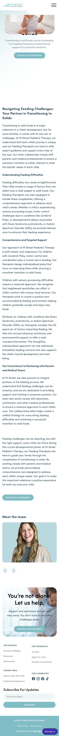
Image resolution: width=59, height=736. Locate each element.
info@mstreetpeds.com (14, 681)
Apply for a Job (39, 657)
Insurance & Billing (11, 650)
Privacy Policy (36, 726)
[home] (25, 5)
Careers (35, 651)
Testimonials (9, 661)
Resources (8, 656)
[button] (54, 5)
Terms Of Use (22, 726)
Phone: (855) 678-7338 (13, 675)
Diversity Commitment (42, 662)
